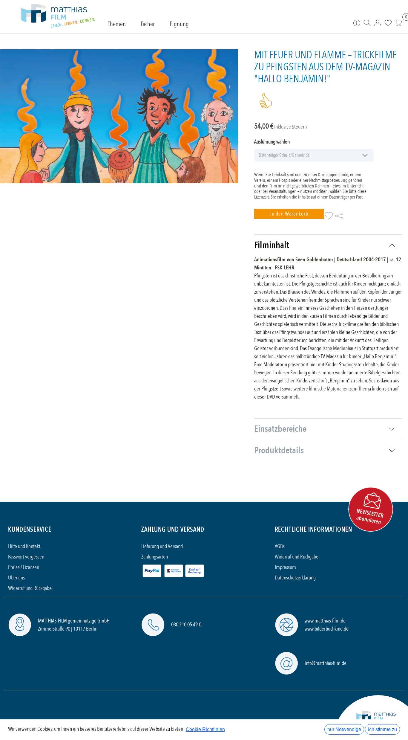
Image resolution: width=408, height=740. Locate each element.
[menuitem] (117, 24)
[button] (289, 214)
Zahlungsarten (154, 557)
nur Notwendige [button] (344, 729)
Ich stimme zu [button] (382, 729)
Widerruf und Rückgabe (30, 588)
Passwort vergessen (26, 557)
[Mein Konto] (377, 22)
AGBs (280, 546)
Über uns (16, 578)
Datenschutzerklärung (295, 578)
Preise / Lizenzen (23, 567)
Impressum (285, 567)
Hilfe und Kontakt (24, 546)
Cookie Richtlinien (205, 729)
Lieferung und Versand (162, 546)
